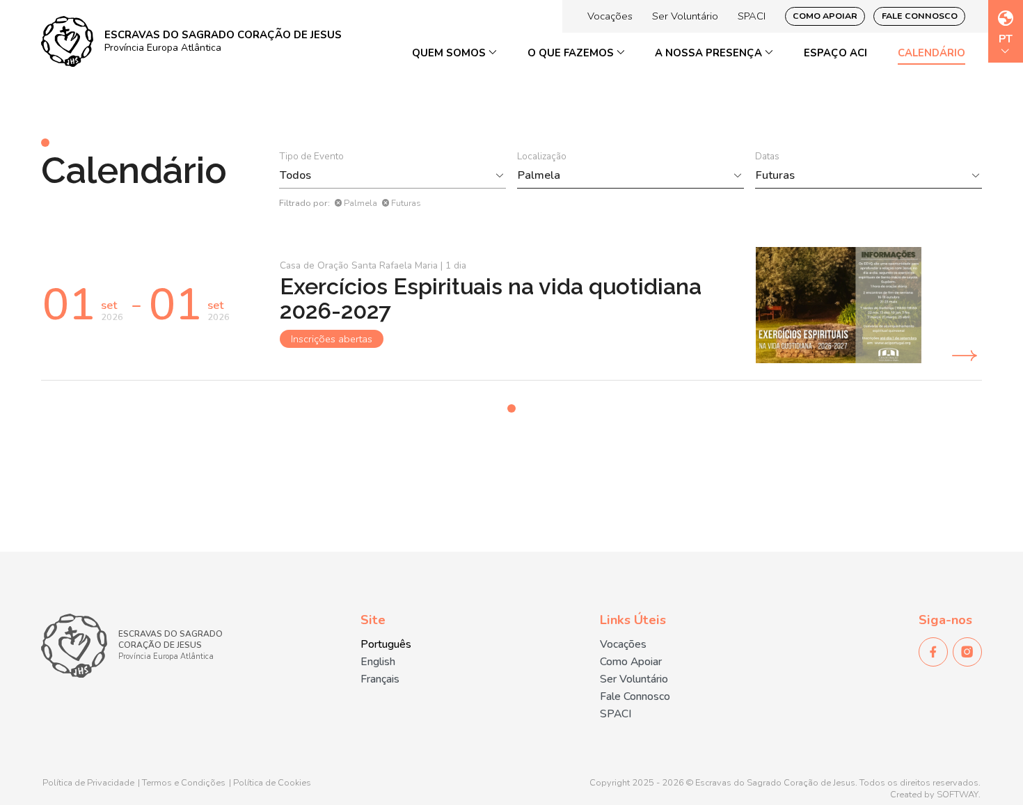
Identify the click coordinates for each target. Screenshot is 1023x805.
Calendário (931, 53)
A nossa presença (710, 53)
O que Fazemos (572, 53)
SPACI (752, 16)
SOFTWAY (957, 795)
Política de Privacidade (88, 783)
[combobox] (385, 175)
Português (385, 644)
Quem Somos (450, 53)
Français (379, 679)
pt (1006, 39)
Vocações (610, 16)
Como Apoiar (825, 16)
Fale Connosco (920, 16)
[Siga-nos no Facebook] (933, 652)
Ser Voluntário (685, 16)
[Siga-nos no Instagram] (967, 652)
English (377, 662)
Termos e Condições (183, 783)
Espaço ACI (835, 53)
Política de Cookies (272, 783)
